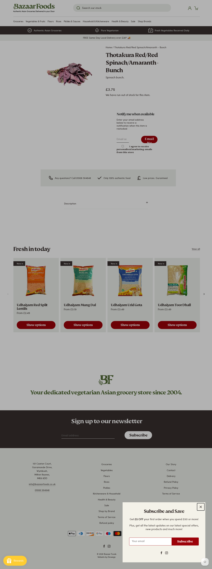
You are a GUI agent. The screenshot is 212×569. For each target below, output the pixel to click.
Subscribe (185, 541)
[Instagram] (166, 552)
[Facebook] (161, 552)
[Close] (200, 507)
